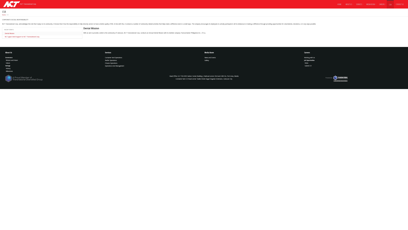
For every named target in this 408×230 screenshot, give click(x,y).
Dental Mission (9, 33)
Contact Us (400, 4)
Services (359, 4)
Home (339, 4)
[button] (339, 4)
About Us (349, 4)
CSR (390, 4)
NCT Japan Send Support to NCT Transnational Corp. (22, 37)
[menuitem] (339, 4)
